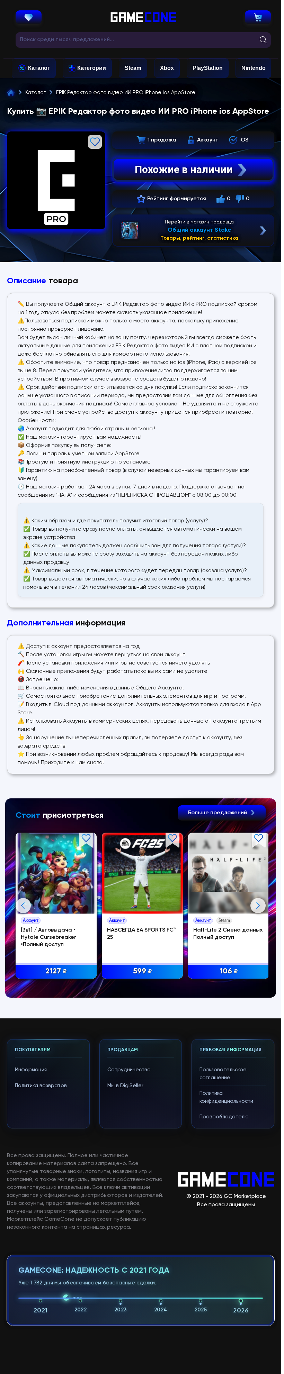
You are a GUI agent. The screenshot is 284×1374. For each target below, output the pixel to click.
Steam (133, 68)
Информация (31, 1069)
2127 (56, 971)
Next (258, 905)
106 (229, 971)
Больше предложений (218, 813)
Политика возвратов (41, 1085)
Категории (91, 68)
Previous (23, 905)
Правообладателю (224, 1116)
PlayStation (208, 68)
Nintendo (253, 68)
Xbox (167, 68)
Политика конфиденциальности (226, 1097)
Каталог (39, 68)
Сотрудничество (129, 1069)
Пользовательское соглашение (223, 1073)
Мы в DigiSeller (125, 1085)
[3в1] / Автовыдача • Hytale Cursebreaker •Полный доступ (48, 937)
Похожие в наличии (184, 169)
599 (142, 971)
